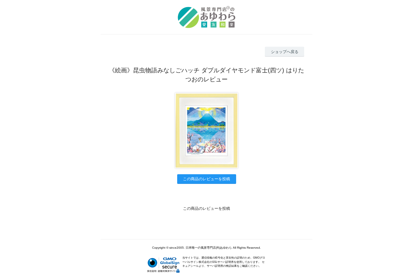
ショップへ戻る (284, 51)
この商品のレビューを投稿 (206, 179)
